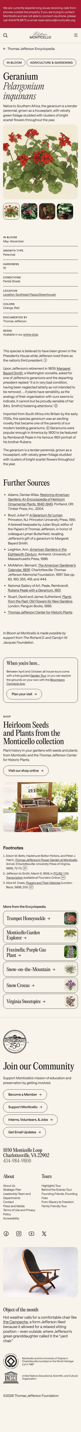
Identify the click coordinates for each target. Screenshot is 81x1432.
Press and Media (14, 1206)
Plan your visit (22, 694)
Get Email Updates (22, 1132)
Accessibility (11, 1218)
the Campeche (15, 1321)
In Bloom (14, 62)
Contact (8, 1202)
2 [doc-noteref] (55, 405)
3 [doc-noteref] (47, 428)
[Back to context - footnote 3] (31, 887)
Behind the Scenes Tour (57, 1189)
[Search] (14, 35)
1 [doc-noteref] (45, 360)
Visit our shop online (23, 771)
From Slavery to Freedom (58, 1202)
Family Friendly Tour (54, 1206)
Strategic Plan (12, 1189)
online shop (30, 334)
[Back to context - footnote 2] (63, 877)
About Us (9, 1185)
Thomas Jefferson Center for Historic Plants (40, 612)
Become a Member (22, 1094)
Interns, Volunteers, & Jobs (28, 1120)
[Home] (40, 35)
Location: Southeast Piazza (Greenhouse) (29, 294)
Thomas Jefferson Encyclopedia (31, 49)
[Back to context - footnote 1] (25, 868)
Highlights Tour (51, 1185)
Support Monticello (22, 1107)
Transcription (14, 877)
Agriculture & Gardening (51, 62)
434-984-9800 (17, 1161)
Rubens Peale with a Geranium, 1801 (34, 590)
